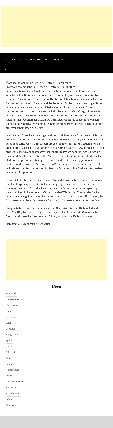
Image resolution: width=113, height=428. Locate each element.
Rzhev (9, 364)
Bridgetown (12, 334)
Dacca (9, 346)
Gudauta (58, 59)
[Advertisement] (56, 26)
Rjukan (9, 340)
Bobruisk (10, 328)
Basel (8, 69)
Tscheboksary (13, 393)
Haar (8, 311)
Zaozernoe (11, 405)
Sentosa (10, 59)
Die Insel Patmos (15, 381)
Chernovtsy (12, 305)
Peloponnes (26, 59)
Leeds (9, 375)
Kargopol (11, 387)
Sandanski (11, 293)
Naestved (43, 59)
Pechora (10, 317)
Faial (8, 322)
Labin (9, 399)
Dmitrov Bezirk (14, 299)
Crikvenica (11, 352)
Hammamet (12, 370)
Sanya (9, 358)
